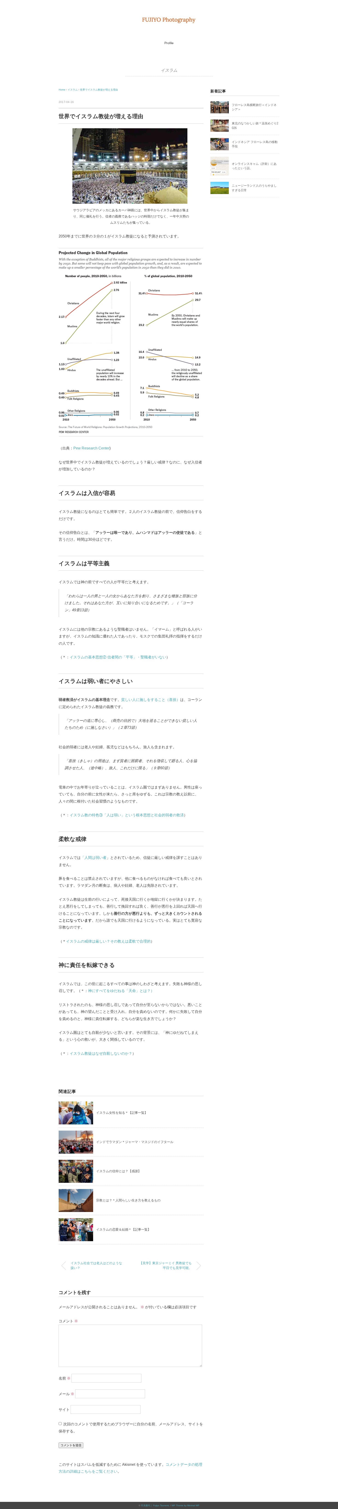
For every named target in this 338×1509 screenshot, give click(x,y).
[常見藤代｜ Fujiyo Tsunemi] (169, 19)
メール (66, 1394)
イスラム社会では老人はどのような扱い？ (96, 1265)
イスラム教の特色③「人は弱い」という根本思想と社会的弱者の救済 (127, 815)
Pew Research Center (91, 448)
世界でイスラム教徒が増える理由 (99, 89)
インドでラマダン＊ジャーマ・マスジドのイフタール (134, 1142)
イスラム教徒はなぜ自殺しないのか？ (101, 1053)
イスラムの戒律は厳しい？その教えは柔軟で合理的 (108, 941)
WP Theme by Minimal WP (185, 1505)
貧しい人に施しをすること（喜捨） (150, 700)
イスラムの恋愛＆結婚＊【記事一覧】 (123, 1229)
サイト (64, 1410)
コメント (68, 1321)
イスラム (169, 70)
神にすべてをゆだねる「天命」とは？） (121, 991)
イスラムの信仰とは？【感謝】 (118, 1171)
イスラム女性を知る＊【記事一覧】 (122, 1113)
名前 (65, 1378)
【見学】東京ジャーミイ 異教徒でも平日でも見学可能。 (165, 1265)
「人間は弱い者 (93, 858)
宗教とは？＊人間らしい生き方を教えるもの (128, 1200)
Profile (169, 43)
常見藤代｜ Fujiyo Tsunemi (155, 1505)
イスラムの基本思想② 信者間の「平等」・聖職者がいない (118, 657)
